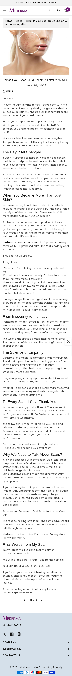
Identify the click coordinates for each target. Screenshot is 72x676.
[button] (6, 10)
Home (8, 21)
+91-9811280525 (12, 625)
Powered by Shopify (50, 667)
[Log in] (58, 10)
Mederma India (29, 667)
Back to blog (39, 600)
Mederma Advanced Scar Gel (21, 242)
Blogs (19, 21)
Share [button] (9, 91)
